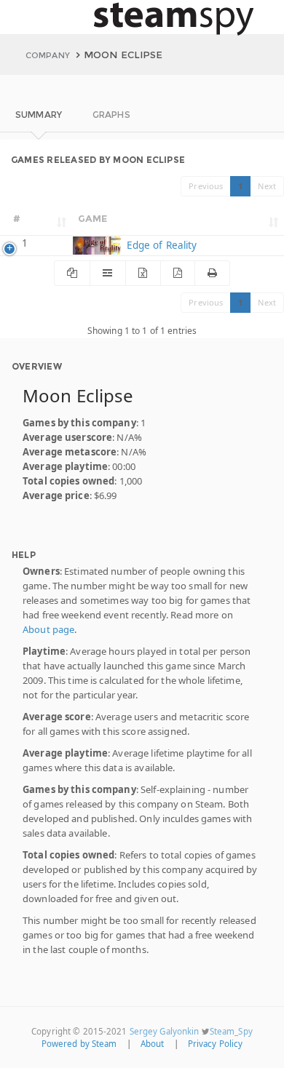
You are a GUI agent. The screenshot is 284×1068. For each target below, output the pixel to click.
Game (93, 218)
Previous (206, 185)
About (153, 1043)
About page (48, 629)
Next (267, 185)
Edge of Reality (160, 245)
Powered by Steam (79, 1043)
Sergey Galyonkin (165, 1031)
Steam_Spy (231, 1031)
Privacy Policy (215, 1043)
